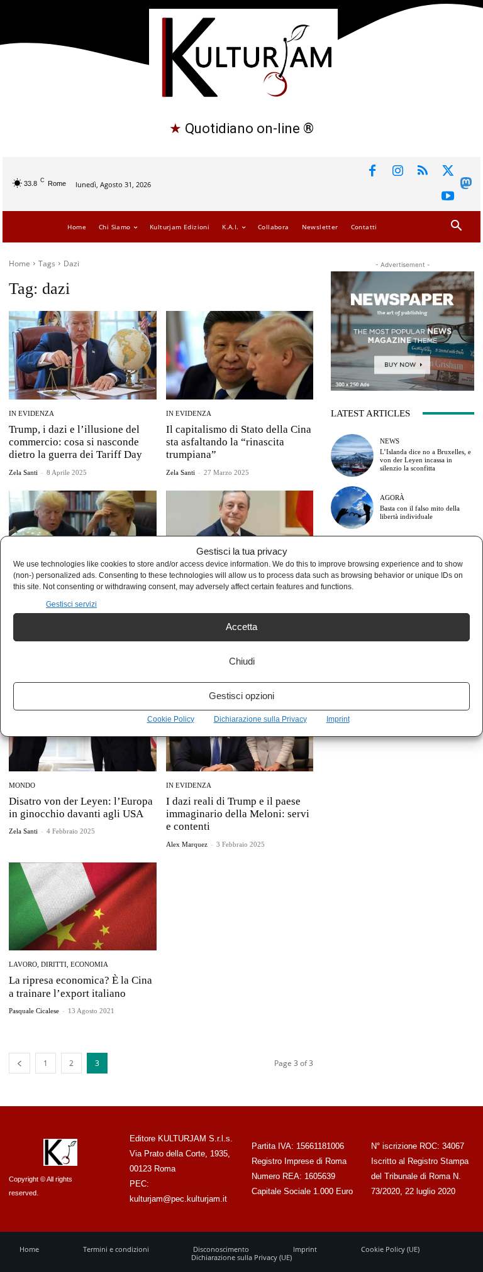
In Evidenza (31, 413)
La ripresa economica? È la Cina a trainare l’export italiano (80, 986)
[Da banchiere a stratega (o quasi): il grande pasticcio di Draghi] (240, 535)
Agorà (392, 497)
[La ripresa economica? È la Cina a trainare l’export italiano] (83, 906)
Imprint (338, 719)
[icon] (466, 185)
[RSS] (422, 171)
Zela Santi (23, 472)
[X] (447, 171)
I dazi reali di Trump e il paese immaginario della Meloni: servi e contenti (237, 814)
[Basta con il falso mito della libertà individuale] (352, 507)
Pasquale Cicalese (34, 1010)
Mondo (22, 785)
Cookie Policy (170, 719)
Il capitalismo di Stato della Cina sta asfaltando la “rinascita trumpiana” (238, 442)
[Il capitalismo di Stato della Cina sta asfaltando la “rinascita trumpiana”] (240, 355)
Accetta (241, 626)
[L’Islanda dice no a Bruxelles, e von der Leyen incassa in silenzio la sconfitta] (352, 455)
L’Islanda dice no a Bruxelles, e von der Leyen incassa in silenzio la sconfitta (425, 460)
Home (19, 263)
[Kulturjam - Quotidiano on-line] (243, 55)
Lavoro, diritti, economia (58, 964)
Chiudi (242, 661)
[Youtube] (447, 196)
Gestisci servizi (71, 604)
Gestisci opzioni (241, 695)
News (389, 441)
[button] (456, 226)
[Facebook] (372, 171)
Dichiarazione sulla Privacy (260, 719)
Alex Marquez (187, 844)
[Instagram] (397, 171)
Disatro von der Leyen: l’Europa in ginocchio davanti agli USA (81, 807)
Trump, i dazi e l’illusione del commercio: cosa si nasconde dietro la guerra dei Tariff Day (75, 442)
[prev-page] (19, 1063)
